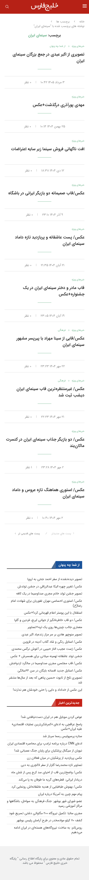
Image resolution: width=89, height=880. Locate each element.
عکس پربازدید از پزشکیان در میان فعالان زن (54, 757)
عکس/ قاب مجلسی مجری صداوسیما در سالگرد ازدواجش (45, 663)
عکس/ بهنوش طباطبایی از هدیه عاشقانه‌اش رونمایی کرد (46, 786)
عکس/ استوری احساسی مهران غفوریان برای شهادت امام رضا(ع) (46, 603)
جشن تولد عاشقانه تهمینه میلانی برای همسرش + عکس (46, 656)
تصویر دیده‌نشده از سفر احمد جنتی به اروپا (54, 579)
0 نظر (27, 82)
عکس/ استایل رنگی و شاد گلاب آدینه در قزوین (52, 641)
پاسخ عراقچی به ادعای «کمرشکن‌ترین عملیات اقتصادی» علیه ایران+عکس (47, 727)
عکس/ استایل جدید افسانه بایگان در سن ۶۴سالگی (50, 670)
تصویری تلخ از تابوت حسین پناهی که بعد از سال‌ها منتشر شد (45, 680)
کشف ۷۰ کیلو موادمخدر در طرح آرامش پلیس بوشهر (49, 820)
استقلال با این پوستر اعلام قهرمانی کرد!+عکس (53, 612)
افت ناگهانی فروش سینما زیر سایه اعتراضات (47, 149)
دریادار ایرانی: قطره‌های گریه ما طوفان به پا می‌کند (50, 779)
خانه (81, 22)
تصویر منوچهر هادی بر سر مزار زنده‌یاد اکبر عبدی (52, 634)
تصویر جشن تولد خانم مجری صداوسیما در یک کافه (49, 593)
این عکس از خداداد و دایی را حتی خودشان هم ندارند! (47, 689)
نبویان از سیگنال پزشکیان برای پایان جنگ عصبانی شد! (48, 750)
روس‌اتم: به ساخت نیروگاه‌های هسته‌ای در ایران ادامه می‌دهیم (48, 830)
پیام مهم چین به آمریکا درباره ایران (60, 794)
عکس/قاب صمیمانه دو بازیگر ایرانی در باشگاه (46, 193)
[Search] (7, 7)
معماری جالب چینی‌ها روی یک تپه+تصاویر (55, 627)
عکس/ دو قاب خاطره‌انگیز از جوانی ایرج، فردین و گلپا (48, 620)
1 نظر (29, 467)
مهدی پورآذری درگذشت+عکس (58, 105)
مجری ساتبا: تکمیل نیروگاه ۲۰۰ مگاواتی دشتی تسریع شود (45, 813)
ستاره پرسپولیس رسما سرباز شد (62, 736)
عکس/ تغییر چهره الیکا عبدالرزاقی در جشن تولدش (50, 586)
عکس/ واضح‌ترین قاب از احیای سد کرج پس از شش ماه (46, 772)
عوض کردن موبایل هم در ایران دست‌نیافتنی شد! (51, 717)
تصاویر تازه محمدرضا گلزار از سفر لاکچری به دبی (51, 765)
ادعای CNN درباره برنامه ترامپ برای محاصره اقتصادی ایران (45, 743)
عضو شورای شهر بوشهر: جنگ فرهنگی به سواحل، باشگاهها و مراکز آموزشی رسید (44, 803)
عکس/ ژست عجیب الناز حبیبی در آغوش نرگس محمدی (47, 648)
